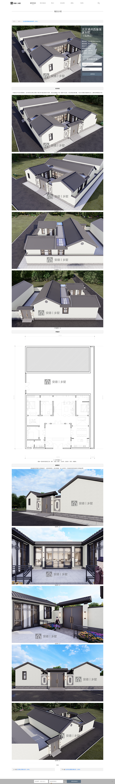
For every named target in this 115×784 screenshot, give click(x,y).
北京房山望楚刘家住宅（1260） (73, 769)
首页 (14, 21)
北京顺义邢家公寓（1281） (23, 769)
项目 (19, 21)
